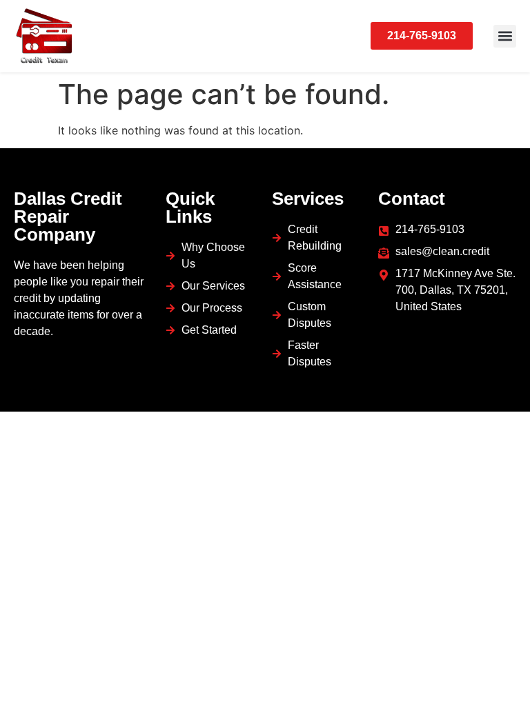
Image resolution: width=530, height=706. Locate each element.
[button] (504, 36)
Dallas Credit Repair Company (68, 216)
